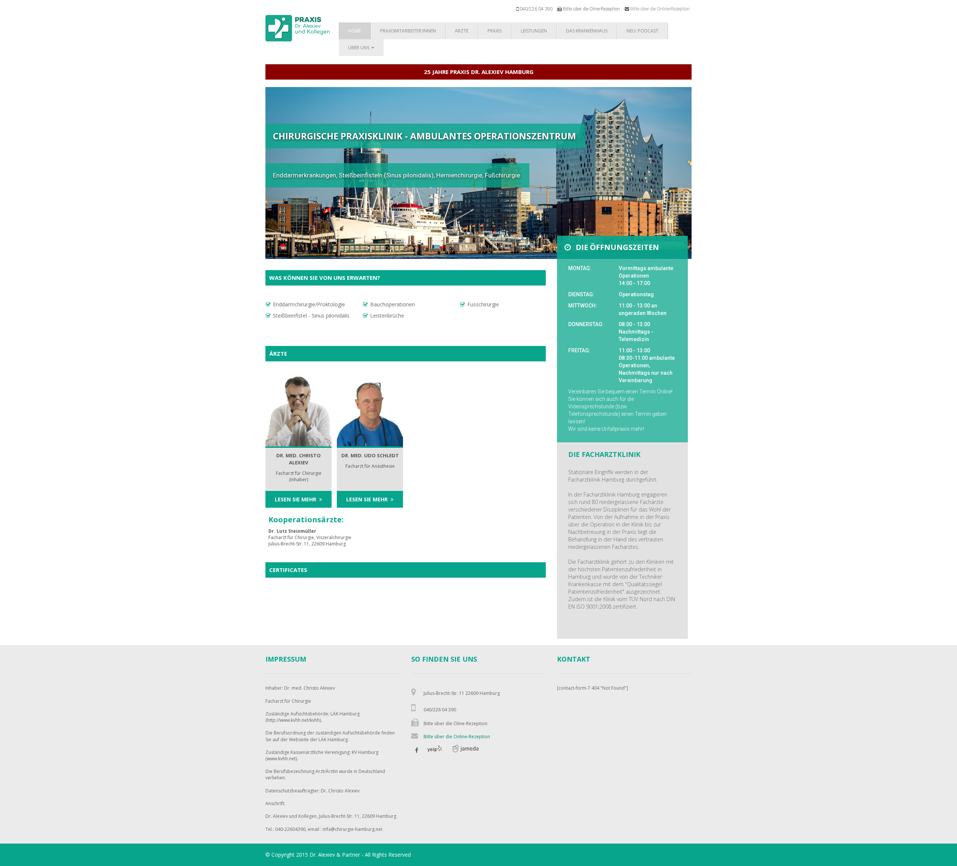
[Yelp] (434, 751)
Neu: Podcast (642, 31)
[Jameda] (465, 751)
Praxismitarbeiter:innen (408, 31)
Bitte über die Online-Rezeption (660, 9)
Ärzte (461, 31)
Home (354, 31)
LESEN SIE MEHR (295, 499)
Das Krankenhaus (586, 31)
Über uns (359, 47)
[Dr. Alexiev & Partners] (297, 27)
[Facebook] (416, 751)
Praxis (494, 31)
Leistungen (534, 31)
